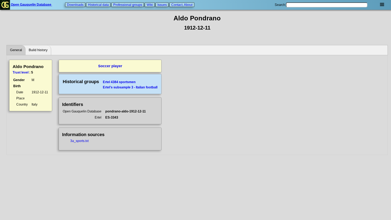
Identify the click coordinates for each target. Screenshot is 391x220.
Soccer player (110, 66)
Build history (38, 50)
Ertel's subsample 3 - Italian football (130, 87)
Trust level (21, 72)
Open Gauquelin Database (31, 4)
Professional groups (127, 4)
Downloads (75, 4)
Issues (162, 4)
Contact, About (181, 4)
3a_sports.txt (79, 141)
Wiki (150, 4)
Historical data (98, 4)
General (16, 50)
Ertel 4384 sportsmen (119, 82)
